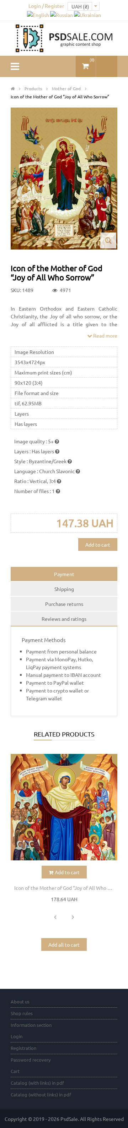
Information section (31, 1025)
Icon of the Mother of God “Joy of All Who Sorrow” (65, 888)
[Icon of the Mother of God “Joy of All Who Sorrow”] (64, 807)
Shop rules (22, 1013)
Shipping (64, 589)
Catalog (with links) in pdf (37, 1083)
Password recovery (30, 1060)
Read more (104, 335)
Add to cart (97, 544)
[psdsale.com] (64, 37)
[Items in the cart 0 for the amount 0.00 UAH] (86, 63)
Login (16, 1036)
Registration (23, 1048)
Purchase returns (64, 604)
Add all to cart (64, 944)
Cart (15, 1071)
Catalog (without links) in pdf (41, 1094)
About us (20, 1001)
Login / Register (46, 5)
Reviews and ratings (64, 618)
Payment (64, 574)
